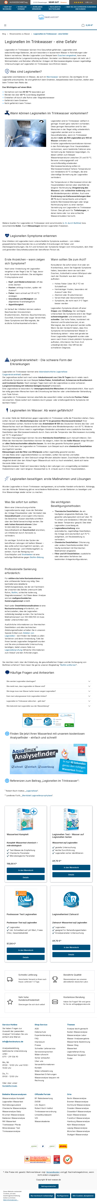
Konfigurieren (63, 1196)
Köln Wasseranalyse (76, 1124)
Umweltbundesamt (43, 1115)
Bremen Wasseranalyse (77, 1101)
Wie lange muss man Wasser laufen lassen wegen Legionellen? (31, 691)
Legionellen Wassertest (12, 1101)
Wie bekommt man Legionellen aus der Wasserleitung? (28, 706)
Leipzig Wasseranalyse (77, 1128)
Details (26, 877)
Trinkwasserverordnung (45, 1111)
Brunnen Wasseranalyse (13, 1115)
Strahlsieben (27, 554)
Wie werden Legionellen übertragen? (21, 681)
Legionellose (31, 791)
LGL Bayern (40, 1105)
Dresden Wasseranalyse (78, 1108)
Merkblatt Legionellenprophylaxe (37, 795)
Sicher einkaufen (42, 1058)
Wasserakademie (42, 1121)
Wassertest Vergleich (76, 1055)
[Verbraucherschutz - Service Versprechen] (56, 1159)
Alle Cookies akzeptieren (83, 1196)
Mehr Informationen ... (10, 1200)
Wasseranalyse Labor (76, 1035)
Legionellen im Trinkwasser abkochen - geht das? (26, 701)
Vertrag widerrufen (48, 1186)
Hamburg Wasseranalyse (78, 1121)
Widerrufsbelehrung (44, 1071)
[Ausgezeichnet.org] (68, 1159)
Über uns (39, 1061)
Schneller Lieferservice (45, 1048)
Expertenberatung (43, 1035)
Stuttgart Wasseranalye (77, 1134)
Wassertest (72, 1048)
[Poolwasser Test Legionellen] (26, 899)
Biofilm (14, 592)
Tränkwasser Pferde (11, 1124)
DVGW (37, 1101)
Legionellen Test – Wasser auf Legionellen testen (68, 835)
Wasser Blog (72, 1045)
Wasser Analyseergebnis (78, 1038)
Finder (70, 1058)
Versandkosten (53, 1172)
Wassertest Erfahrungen (46, 1074)
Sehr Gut (54, 2)
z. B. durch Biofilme (72, 223)
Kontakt (38, 1068)
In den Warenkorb (25, 870)
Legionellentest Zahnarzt (65, 914)
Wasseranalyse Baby (11, 1111)
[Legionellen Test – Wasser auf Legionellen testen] (71, 819)
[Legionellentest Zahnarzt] (71, 899)
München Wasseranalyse (78, 1131)
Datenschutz (40, 1032)
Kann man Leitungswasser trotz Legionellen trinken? (27, 696)
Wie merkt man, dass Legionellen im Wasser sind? (26, 686)
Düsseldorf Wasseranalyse (79, 1111)
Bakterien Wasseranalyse (13, 1118)
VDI (36, 1118)
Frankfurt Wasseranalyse (78, 1118)
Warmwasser (52, 77)
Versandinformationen (45, 1064)
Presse (38, 1045)
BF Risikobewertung (44, 1098)
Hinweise (63, 2)
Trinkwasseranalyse (11, 1131)
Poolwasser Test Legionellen (22, 914)
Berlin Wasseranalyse (76, 1098)
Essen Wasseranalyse (76, 1115)
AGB (37, 1028)
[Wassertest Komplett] (26, 819)
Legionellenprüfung (13, 650)
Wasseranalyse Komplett (13, 1098)
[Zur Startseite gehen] (48, 17)
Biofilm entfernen (68, 665)
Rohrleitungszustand (11, 1105)
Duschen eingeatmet (67, 55)
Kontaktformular (9, 1086)
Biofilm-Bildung (37, 557)
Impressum (40, 1042)
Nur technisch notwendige (42, 1196)
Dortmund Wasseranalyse (78, 1105)
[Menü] (5, 25)
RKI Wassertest (9, 1121)
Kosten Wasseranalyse (77, 1032)
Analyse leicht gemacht (77, 1028)
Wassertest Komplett (18, 834)
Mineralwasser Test (11, 1128)
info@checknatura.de (12, 1041)
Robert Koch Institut (44, 1108)
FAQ (36, 1038)
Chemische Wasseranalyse (14, 1108)
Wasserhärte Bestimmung (78, 1042)
